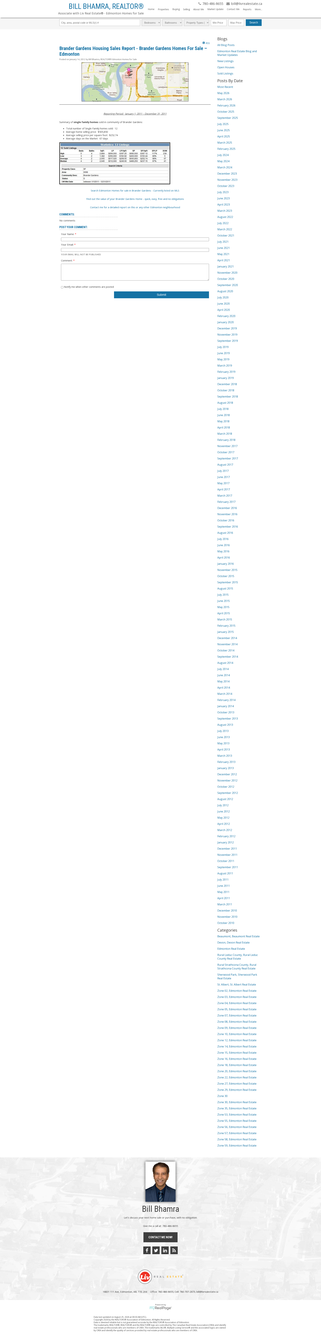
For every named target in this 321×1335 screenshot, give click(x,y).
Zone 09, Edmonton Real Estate (236, 1028)
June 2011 (223, 886)
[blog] (174, 1250)
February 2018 (226, 440)
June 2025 (223, 130)
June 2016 (223, 545)
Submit (161, 294)
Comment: (67, 260)
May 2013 (223, 743)
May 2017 (223, 483)
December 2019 (227, 328)
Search (253, 22)
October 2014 (225, 650)
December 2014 (227, 638)
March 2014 (224, 694)
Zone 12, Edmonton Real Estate (236, 1040)
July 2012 (223, 805)
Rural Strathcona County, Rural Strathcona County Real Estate (236, 966)
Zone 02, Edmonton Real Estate (236, 991)
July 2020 (223, 297)
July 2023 (223, 192)
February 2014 (226, 700)
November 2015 (227, 570)
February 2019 (226, 372)
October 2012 (225, 787)
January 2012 (225, 842)
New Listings (225, 61)
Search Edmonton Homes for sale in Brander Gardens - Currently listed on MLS (135, 190)
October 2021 (225, 235)
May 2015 (223, 607)
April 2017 (223, 489)
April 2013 (223, 749)
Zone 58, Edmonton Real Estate (236, 1139)
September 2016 (227, 526)
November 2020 (227, 272)
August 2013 (225, 725)
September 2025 (227, 118)
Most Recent (225, 87)
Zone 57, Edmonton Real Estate (236, 1133)
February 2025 (226, 149)
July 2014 (223, 669)
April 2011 (223, 898)
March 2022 (224, 229)
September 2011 (227, 867)
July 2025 (223, 124)
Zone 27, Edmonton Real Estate (236, 1083)
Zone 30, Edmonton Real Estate (236, 1102)
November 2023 (227, 180)
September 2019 (227, 341)
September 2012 (227, 793)
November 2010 (227, 917)
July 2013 (223, 731)
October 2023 (225, 186)
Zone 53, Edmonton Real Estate (236, 1114)
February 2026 (226, 105)
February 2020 (226, 316)
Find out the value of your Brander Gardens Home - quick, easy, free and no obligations (135, 199)
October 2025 (225, 111)
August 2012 (225, 799)
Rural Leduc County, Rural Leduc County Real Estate (237, 956)
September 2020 (227, 285)
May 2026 (223, 93)
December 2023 (227, 173)
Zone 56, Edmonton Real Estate (236, 1127)
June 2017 (223, 477)
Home (151, 9)
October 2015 (225, 576)
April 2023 (223, 204)
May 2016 (223, 551)
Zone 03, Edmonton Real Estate (236, 997)
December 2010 (227, 910)
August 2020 (225, 291)
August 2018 (225, 403)
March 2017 (224, 495)
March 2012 (224, 830)
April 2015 (223, 613)
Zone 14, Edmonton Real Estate (236, 1046)
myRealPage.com (160, 1308)
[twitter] (156, 1250)
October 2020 (225, 279)
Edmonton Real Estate (231, 949)
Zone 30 (222, 1096)
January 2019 (225, 378)
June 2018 (223, 415)
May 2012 (223, 817)
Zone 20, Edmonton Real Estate (236, 1071)
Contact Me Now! (160, 1237)
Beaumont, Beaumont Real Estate (238, 936)
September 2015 (227, 582)
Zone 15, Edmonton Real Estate (236, 1052)
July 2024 (223, 155)
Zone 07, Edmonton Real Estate (236, 1015)
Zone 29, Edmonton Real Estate (236, 1090)
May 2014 (223, 681)
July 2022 (223, 223)
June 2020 (223, 303)
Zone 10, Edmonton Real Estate (236, 1034)
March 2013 (224, 756)
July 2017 (223, 471)
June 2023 (223, 198)
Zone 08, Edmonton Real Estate (236, 1022)
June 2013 (223, 737)
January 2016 (225, 564)
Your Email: (67, 244)
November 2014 (227, 644)
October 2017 (225, 452)
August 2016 (225, 533)
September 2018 (227, 396)
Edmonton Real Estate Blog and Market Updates (237, 53)
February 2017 (226, 502)
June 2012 (223, 811)
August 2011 (225, 873)
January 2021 (225, 266)
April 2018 (223, 427)
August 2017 (225, 464)
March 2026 (224, 99)
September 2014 (227, 656)
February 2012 (226, 836)
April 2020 (223, 310)
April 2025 (223, 136)
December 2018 (227, 384)
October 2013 (225, 712)
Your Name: (68, 234)
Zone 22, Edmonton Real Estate (236, 1077)
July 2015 (223, 595)
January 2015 (225, 632)
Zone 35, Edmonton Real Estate (236, 1108)
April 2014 (223, 687)
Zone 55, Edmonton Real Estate (236, 1121)
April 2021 (223, 260)
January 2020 (225, 322)
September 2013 (227, 718)
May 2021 (223, 254)
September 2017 (227, 458)
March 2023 (224, 211)
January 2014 (225, 706)
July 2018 (223, 409)
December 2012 (227, 774)
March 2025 (224, 142)
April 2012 (223, 824)
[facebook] (147, 1250)
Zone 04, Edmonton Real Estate (236, 1003)
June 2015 (223, 601)
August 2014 (225, 663)
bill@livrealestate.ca (207, 1291)
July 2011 (223, 879)
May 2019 (223, 359)
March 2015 (224, 619)
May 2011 (223, 892)
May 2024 (223, 161)
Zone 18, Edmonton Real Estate (236, 1065)
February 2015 (226, 625)
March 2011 (224, 904)
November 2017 (227, 446)
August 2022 (225, 217)
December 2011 (227, 848)
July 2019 (223, 347)
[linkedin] (165, 1250)
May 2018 (223, 421)
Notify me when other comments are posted (88, 286)
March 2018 (224, 434)
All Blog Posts (226, 45)
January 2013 (225, 768)
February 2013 (226, 762)
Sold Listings (225, 73)
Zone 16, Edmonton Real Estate (236, 1059)
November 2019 (227, 334)
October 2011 (225, 861)
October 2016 (225, 520)
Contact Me (233, 9)
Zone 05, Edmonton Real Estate (236, 1009)
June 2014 (223, 675)
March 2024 (224, 167)
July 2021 (223, 242)
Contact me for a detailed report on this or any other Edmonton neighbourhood (135, 207)
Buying (176, 9)
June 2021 (223, 248)
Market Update (215, 9)
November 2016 (227, 514)
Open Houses (225, 67)
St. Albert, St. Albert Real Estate (236, 984)
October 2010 (225, 923)
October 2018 (225, 390)
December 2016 (227, 508)
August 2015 (225, 588)
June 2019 (223, 353)
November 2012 (227, 780)
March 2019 (224, 365)
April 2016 (223, 557)
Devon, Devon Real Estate (233, 942)
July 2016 (223, 539)
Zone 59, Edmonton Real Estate (236, 1145)
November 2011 (227, 855)
